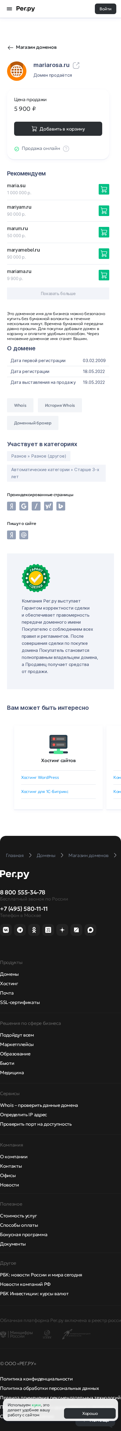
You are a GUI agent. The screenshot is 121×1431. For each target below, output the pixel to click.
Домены (9, 974)
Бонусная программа (23, 1234)
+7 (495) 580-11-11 (24, 909)
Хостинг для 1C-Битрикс (44, 791)
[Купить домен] (104, 189)
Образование (15, 1054)
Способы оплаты (19, 1225)
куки (36, 1404)
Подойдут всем (17, 1035)
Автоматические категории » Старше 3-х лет (55, 473)
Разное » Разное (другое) (38, 456)
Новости (9, 1185)
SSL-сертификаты (20, 1002)
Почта (7, 993)
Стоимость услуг (18, 1216)
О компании (14, 1156)
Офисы (8, 1175)
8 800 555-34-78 (22, 892)
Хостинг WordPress (40, 777)
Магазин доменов (36, 47)
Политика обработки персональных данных (49, 1388)
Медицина (12, 1072)
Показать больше (58, 293)
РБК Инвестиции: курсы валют (34, 1293)
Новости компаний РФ (25, 1284)
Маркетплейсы (17, 1044)
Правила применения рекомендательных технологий (60, 1397)
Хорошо (90, 1413)
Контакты (11, 1166)
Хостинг (9, 983)
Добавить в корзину (62, 129)
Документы (13, 1244)
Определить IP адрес (23, 1114)
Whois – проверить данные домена (39, 1105)
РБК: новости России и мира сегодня (41, 1275)
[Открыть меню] (9, 8)
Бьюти (7, 1063)
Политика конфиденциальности (36, 1379)
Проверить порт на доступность (36, 1124)
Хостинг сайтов (58, 760)
